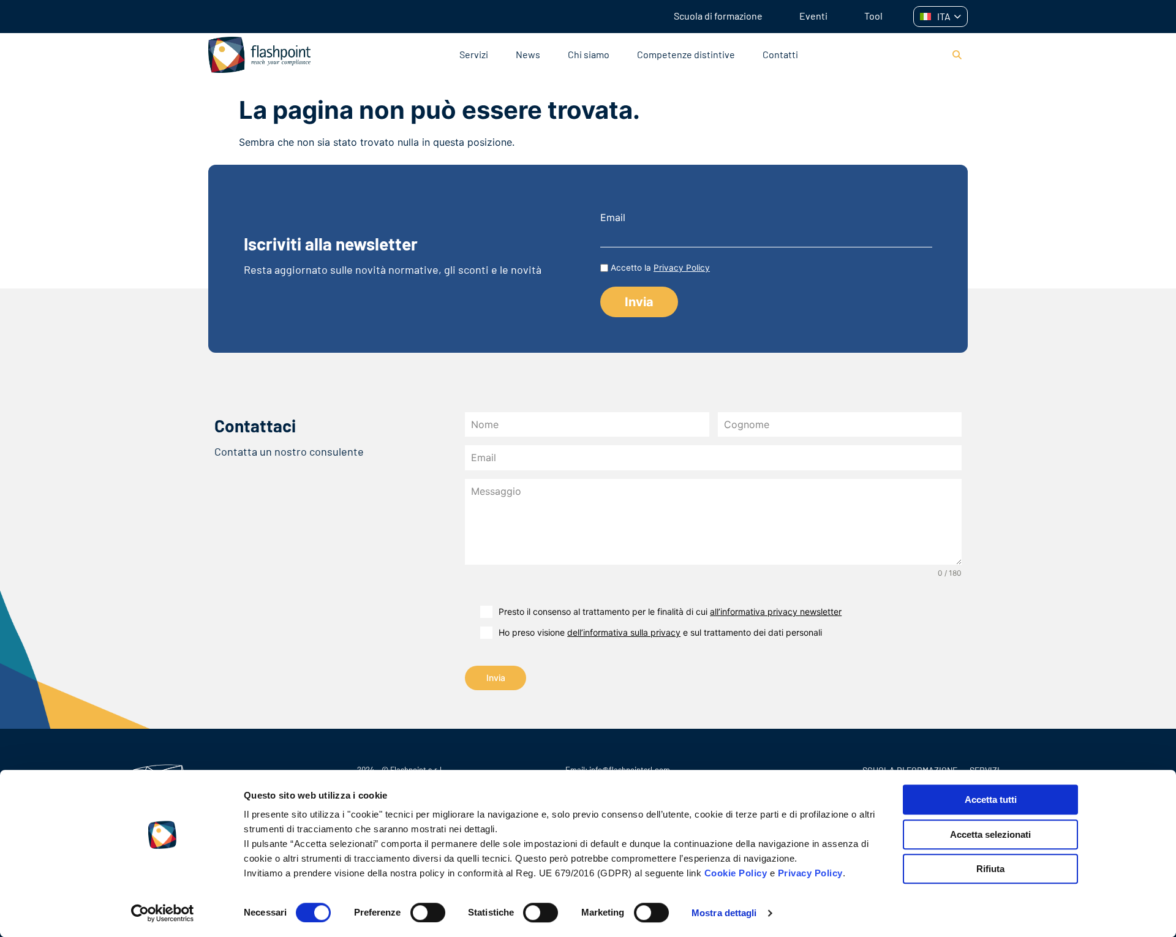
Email (612, 217)
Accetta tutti (991, 799)
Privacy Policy (810, 873)
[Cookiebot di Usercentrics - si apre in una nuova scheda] (162, 913)
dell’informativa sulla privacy (623, 632)
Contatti (780, 54)
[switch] (427, 912)
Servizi (473, 54)
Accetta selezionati (990, 834)
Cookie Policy (735, 873)
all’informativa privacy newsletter (776, 611)
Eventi (813, 15)
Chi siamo (588, 54)
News (528, 54)
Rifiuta (990, 869)
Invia (495, 677)
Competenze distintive (686, 54)
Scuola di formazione (718, 15)
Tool (873, 15)
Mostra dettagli (724, 913)
